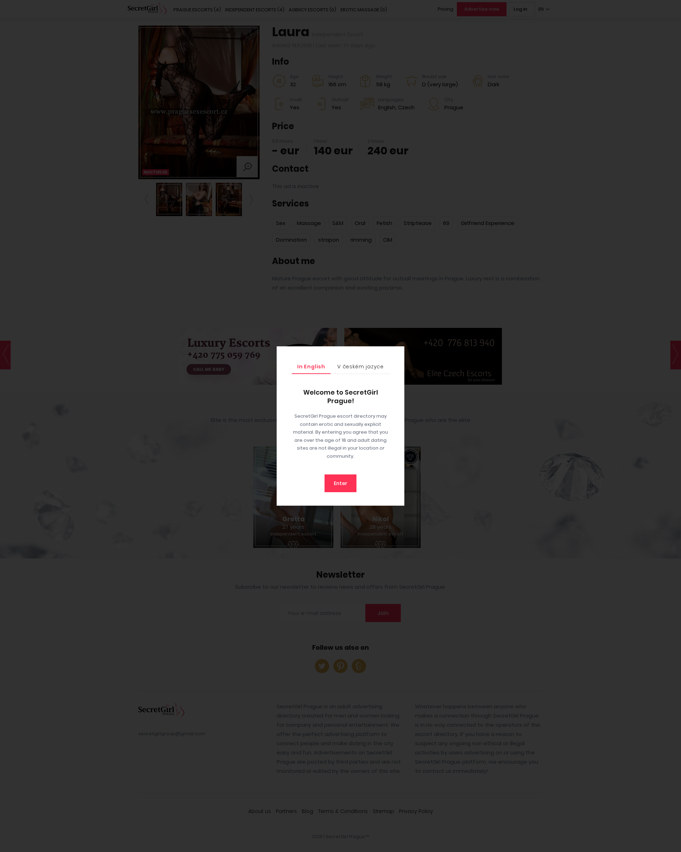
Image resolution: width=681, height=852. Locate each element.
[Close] (397, 353)
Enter (340, 483)
